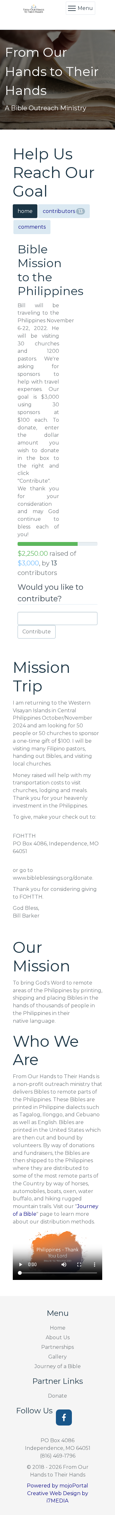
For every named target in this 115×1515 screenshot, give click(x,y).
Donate (57, 1396)
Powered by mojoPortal (57, 1486)
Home (57, 1328)
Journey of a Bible (57, 1366)
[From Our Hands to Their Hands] (34, 8)
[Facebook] (64, 1417)
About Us (58, 1337)
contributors (63, 211)
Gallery (57, 1357)
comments (32, 227)
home (25, 211)
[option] (57, 80)
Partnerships (57, 1347)
